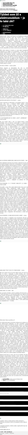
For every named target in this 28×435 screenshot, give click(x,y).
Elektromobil (10, 380)
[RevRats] (2, 0)
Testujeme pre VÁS (9, 2)
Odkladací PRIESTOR (9, 6)
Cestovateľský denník (10, 5)
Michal (7, 26)
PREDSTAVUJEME (8, 4)
